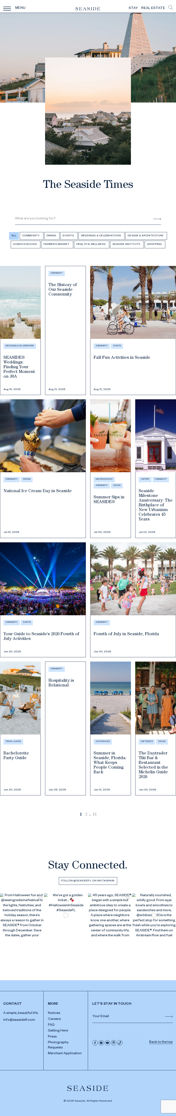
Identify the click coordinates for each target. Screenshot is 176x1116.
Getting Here (58, 1031)
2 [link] (86, 815)
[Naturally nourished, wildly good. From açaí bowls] (154, 915)
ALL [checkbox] (14, 235)
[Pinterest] (113, 1042)
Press (52, 1037)
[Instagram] (101, 1042)
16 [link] (94, 815)
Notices (54, 1013)
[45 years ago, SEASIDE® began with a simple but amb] (110, 915)
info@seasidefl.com (19, 1020)
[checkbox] (31, 236)
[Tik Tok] (120, 1042)
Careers (54, 1019)
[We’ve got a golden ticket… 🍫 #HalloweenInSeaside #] (66, 915)
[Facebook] (95, 1042)
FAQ (51, 1025)
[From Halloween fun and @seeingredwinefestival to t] (22, 915)
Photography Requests (58, 1045)
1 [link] (81, 815)
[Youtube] (107, 1042)
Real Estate (153, 9)
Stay (133, 9)
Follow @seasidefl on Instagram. (88, 880)
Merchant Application (65, 1054)
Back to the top (161, 1042)
